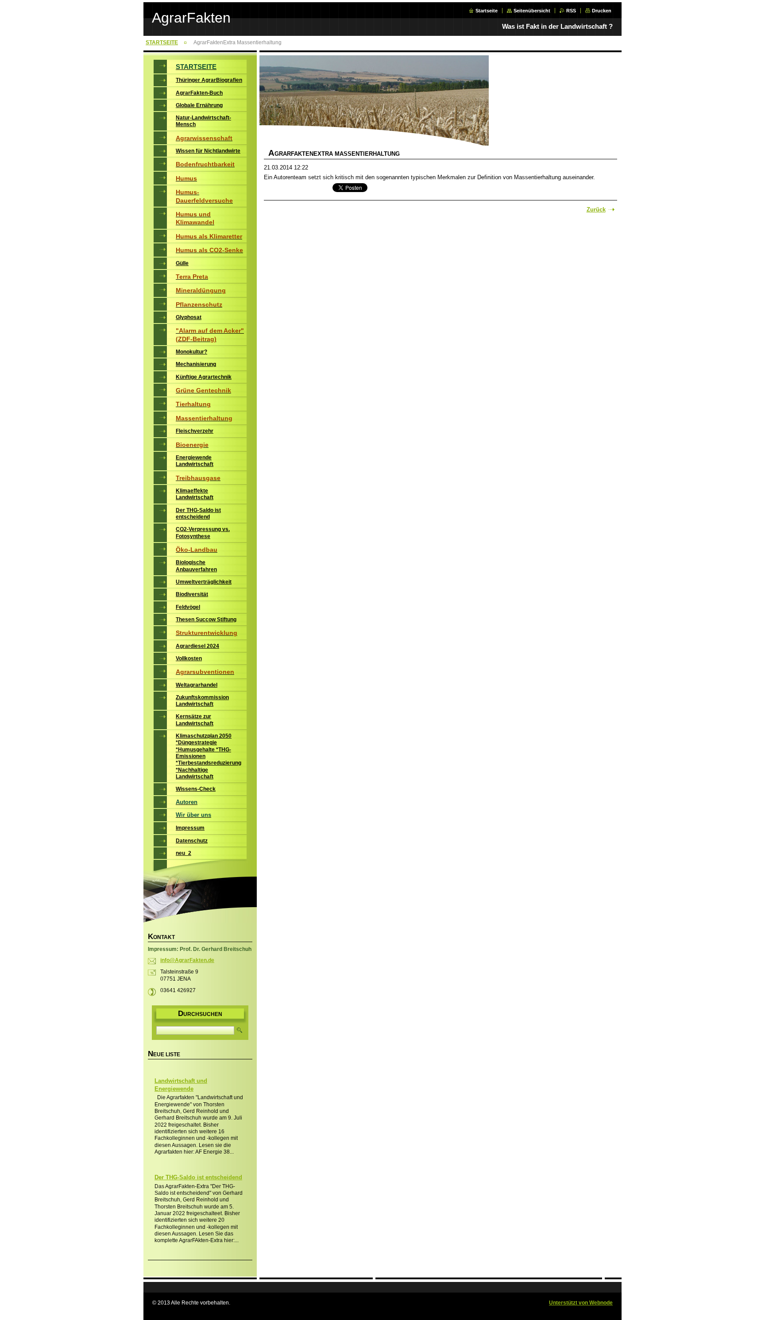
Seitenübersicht (532, 10)
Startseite (486, 10)
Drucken (601, 10)
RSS (571, 10)
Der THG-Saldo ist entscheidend (198, 1177)
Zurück (596, 209)
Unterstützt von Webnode (581, 1302)
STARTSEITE (162, 42)
